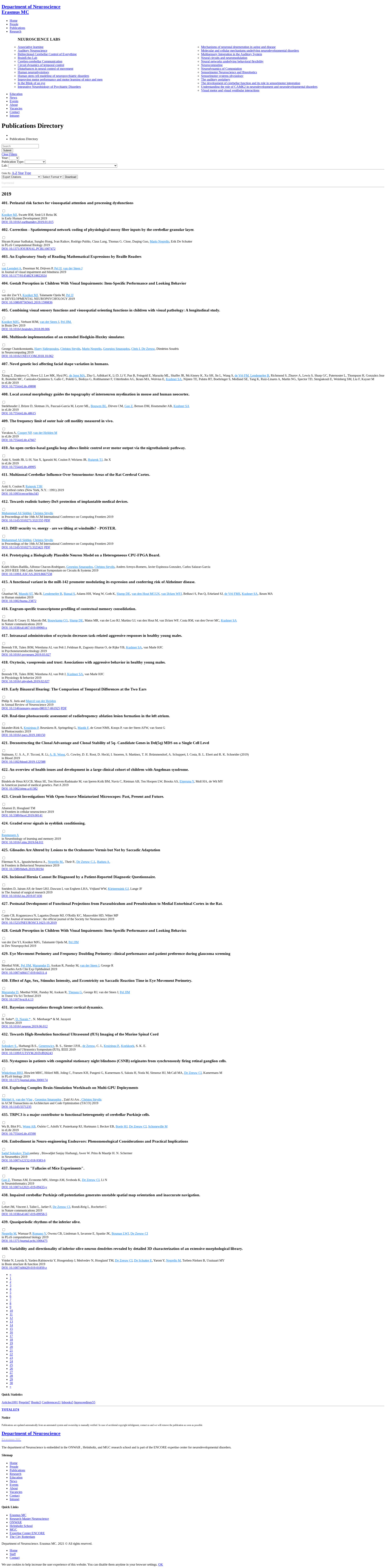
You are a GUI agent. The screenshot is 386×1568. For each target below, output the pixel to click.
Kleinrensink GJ (118, 888)
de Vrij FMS (232, 593)
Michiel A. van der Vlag (17, 1099)
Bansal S (69, 593)
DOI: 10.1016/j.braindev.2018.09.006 (26, 329)
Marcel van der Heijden (41, 701)
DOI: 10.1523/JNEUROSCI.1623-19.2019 (29, 922)
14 (11, 1325)
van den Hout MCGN (146, 593)
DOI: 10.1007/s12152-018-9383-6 (23, 1160)
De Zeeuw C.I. (85, 861)
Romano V (39, 1233)
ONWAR (16, 1522)
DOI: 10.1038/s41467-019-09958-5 (24, 1214)
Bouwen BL (99, 406)
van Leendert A (11, 268)
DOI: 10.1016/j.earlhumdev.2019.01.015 (27, 222)
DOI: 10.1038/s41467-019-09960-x (24, 627)
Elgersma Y (187, 781)
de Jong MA (77, 375)
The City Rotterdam (22, 1536)
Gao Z (128, 406)
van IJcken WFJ (171, 593)
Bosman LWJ (120, 1233)
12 (11, 1318)
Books (36, 1402)
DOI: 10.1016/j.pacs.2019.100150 (23, 735)
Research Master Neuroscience (29, 1518)
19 (11, 1343)
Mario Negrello (159, 241)
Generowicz (46, 1046)
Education (16, 1477)
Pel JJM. (66, 322)
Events (14, 1484)
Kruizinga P (31, 727)
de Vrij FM (242, 375)
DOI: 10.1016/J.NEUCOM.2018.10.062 (27, 356)
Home (13, 1463)
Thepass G (75, 992)
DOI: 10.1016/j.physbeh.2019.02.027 (25, 681)
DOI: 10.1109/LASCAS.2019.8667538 (27, 574)
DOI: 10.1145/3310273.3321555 (22, 520)
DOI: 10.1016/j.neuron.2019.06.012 (25, 1026)
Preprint (24, 1402)
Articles (10, 1402)
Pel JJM (74, 942)
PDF (47, 520)
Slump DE (123, 593)
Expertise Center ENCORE (27, 1533)
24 (11, 1361)
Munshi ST (26, 593)
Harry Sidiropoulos (46, 348)
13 (11, 1321)
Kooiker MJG (10, 322)
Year (21, 173)
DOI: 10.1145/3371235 (16, 1106)
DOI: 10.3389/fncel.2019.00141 (22, 815)
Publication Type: (13, 161)
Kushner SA (174, 379)
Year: (5, 158)
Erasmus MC (18, 1515)
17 (11, 1336)
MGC (13, 1529)
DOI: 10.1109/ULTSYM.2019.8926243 (27, 1053)
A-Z (14, 173)
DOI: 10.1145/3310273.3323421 (22, 547)
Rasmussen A (10, 835)
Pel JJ (58, 268)
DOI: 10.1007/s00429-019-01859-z (24, 1267)
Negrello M (9, 1233)
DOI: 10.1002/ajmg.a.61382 (20, 788)
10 (11, 1310)
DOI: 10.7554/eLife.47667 (19, 440)
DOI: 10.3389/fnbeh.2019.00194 (23, 869)
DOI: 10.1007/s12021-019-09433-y (24, 1187)
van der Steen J (72, 268)
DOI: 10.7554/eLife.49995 (19, 467)
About (14, 1488)
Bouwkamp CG (58, 620)
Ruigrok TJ (95, 459)
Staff (13, 1554)
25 (11, 1365)
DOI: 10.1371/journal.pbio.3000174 (25, 1080)
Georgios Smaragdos (116, 348)
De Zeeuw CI (193, 1072)
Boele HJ (121, 1126)
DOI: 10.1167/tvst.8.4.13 (17, 999)
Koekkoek (127, 1046)
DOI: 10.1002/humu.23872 (19, 601)
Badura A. (103, 861)
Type (28, 173)
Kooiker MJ (9, 214)
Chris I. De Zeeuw (143, 348)
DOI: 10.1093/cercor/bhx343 (20, 493)
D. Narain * (23, 1019)
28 (11, 1376)
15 (11, 1328)
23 (11, 1357)
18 (11, 1339)
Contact (15, 1495)
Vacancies (16, 1492)
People (14, 1466)
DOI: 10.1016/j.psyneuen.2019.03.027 (26, 654)
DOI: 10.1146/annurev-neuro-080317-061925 (31, 708)
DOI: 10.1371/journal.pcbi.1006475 (24, 1240)
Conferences (51, 1402)
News (13, 1481)
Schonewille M (157, 1126)
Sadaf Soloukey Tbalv (16, 1153)
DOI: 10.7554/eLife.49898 (19, 386)
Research (15, 1474)
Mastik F (83, 727)
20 (11, 1347)
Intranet (14, 1499)
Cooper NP (24, 432)
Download (70, 176)
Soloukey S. (9, 1046)
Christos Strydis (70, 348)
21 (11, 1350)
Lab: (4, 165)
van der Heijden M (45, 432)
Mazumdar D (41, 965)
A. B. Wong (57, 754)
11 (11, 1314)
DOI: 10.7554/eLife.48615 (19, 413)
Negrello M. (55, 861)
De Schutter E (143, 1260)
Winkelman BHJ (12, 1072)
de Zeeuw (88, 1046)
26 (11, 1368)
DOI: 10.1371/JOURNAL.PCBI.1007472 (28, 248)
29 (11, 1379)
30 (11, 1383)
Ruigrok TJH (34, 486)
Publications (17, 1470)
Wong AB (29, 1126)
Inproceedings (84, 1402)
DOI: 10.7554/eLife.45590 (19, 1133)
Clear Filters (9, 154)
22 (11, 1354)
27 (11, 1372)
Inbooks (67, 1402)
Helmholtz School (21, 1526)
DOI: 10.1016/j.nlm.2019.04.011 (22, 842)
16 (11, 1332)
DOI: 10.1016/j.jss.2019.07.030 (22, 896)
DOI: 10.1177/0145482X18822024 (24, 275)
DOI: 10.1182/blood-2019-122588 (23, 761)
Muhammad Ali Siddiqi (16, 513)
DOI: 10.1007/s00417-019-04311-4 (24, 972)
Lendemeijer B (259, 375)
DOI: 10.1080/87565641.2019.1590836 (27, 302)
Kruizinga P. (111, 1046)
